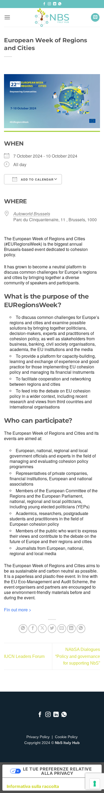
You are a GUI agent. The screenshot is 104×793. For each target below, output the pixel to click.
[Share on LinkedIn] (71, 628)
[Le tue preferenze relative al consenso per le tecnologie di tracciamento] (95, 784)
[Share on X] (42, 628)
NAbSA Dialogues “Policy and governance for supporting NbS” (77, 656)
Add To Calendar (37, 179)
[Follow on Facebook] (44, 4)
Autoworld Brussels (31, 214)
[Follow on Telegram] (59, 4)
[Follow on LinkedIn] (54, 4)
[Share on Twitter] (52, 628)
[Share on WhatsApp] (23, 628)
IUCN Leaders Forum (24, 656)
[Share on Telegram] (81, 628)
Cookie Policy (66, 737)
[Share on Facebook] (32, 628)
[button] (7, 17)
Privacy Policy (38, 737)
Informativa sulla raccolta (33, 786)
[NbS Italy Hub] (52, 17)
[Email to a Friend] (61, 628)
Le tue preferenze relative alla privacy (57, 771)
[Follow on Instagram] (49, 4)
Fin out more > (17, 610)
